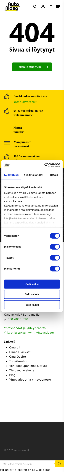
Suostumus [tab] (11, 174)
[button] (58, 6)
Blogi (13, 375)
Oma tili (14, 347)
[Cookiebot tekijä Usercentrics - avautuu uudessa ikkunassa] (45, 165)
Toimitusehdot (19, 361)
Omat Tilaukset (20, 352)
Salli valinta (32, 294)
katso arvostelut (25, 102)
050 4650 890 (17, 319)
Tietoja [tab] (54, 174)
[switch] (55, 246)
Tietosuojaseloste (21, 370)
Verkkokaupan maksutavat (28, 366)
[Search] (59, 463)
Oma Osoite (17, 356)
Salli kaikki (32, 283)
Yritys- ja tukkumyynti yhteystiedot (29, 332)
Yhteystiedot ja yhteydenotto (25, 328)
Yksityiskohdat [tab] (33, 174)
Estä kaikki (32, 304)
